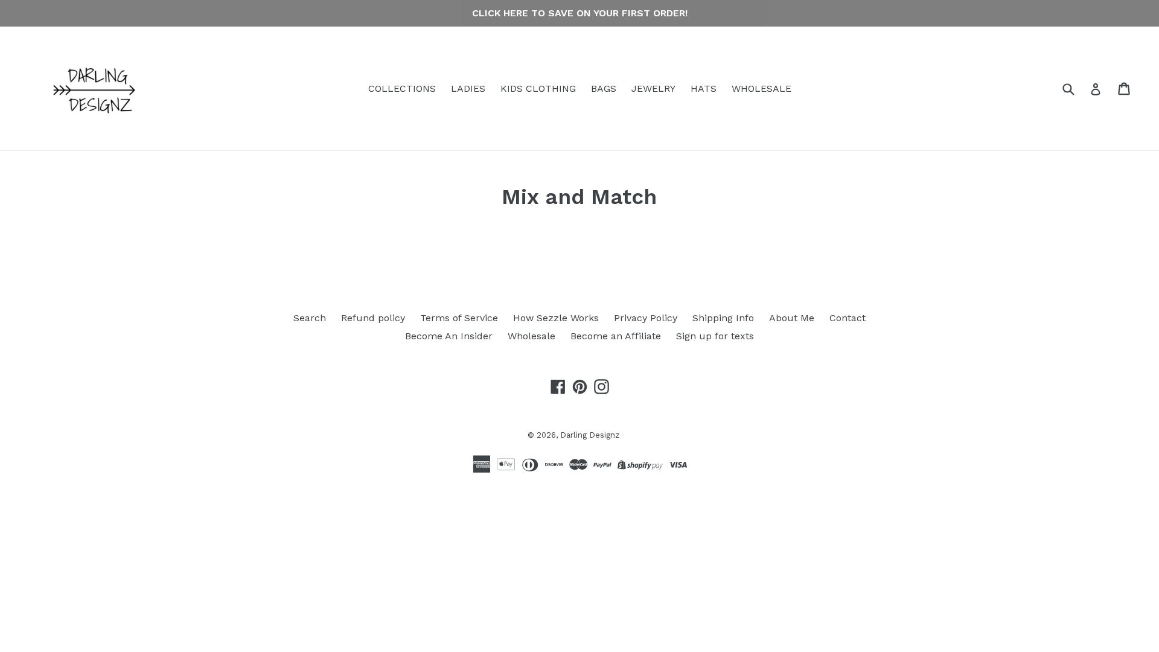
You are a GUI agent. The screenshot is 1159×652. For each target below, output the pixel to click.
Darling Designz (589, 434)
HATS (704, 88)
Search (309, 318)
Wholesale (531, 336)
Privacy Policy (645, 318)
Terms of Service (459, 318)
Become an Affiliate (615, 336)
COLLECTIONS (402, 88)
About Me (791, 318)
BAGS (603, 88)
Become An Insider (449, 336)
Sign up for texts (715, 336)
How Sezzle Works (556, 318)
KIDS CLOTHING (538, 88)
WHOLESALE (761, 88)
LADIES (468, 88)
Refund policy (373, 318)
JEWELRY (653, 88)
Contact (847, 318)
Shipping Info (723, 318)
